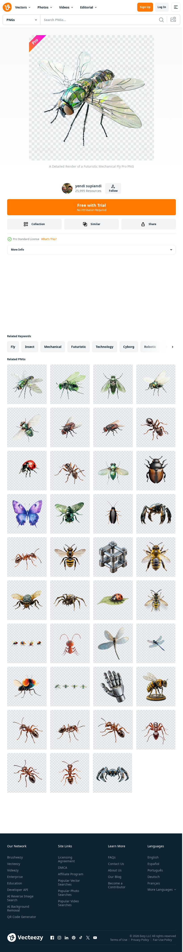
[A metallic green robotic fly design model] (70, 384)
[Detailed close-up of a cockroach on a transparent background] (113, 514)
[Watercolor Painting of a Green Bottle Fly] (155, 384)
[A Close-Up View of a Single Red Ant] (70, 730)
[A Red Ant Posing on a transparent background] (27, 557)
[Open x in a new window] (88, 942)
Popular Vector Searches (68, 882)
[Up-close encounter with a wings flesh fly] (70, 427)
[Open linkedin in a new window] (66, 942)
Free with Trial (91, 207)
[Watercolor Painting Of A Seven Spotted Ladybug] (27, 470)
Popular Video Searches (67, 903)
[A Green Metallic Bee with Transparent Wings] (70, 514)
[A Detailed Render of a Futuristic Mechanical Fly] (27, 384)
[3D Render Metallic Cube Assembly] (113, 557)
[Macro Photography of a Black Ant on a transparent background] (155, 427)
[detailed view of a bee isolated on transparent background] (70, 557)
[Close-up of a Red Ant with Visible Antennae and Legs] (155, 730)
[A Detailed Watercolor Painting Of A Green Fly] (27, 427)
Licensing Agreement (65, 859)
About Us (113, 870)
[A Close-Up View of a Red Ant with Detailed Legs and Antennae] (26, 773)
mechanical (52, 347)
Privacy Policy (140, 943)
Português (152, 870)
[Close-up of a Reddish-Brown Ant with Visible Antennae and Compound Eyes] (70, 470)
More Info (17, 249)
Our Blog (113, 877)
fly (13, 347)
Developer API (17, 890)
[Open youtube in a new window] (95, 942)
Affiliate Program (69, 874)
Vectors (21, 7)
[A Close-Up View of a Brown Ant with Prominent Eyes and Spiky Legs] (69, 773)
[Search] (161, 19)
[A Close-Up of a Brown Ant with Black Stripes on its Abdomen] (27, 730)
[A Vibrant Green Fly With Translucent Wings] (113, 470)
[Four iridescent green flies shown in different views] (70, 686)
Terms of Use (119, 943)
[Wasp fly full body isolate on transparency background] (155, 600)
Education (14, 883)
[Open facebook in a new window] (52, 942)
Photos (42, 7)
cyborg (128, 347)
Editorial (86, 7)
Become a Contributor (115, 885)
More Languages (156, 889)
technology (104, 347)
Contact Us (114, 864)
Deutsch (150, 877)
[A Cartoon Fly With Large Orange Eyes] (27, 686)
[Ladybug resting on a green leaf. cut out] (113, 600)
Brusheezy (15, 857)
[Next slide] (165, 346)
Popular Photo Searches (67, 893)
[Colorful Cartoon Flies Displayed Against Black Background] (27, 643)
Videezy (13, 870)
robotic (150, 347)
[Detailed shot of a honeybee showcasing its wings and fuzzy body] (155, 557)
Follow (113, 191)
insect (29, 347)
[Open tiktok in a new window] (81, 942)
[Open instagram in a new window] (59, 942)
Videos (64, 7)
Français (150, 883)
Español (150, 864)
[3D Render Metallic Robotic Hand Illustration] (113, 686)
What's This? (48, 239)
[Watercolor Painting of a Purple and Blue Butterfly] (27, 514)
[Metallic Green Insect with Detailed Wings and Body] (113, 384)
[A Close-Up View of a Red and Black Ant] (113, 730)
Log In (162, 7)
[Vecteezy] (7, 7)
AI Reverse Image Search (20, 898)
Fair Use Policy (163, 943)
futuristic (78, 347)
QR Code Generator (14, 919)
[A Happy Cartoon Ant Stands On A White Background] (70, 643)
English (149, 857)
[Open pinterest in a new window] (73, 942)
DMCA (61, 867)
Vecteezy (13, 864)
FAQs (110, 857)
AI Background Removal (18, 908)
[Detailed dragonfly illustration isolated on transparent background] (155, 643)
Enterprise (15, 877)
